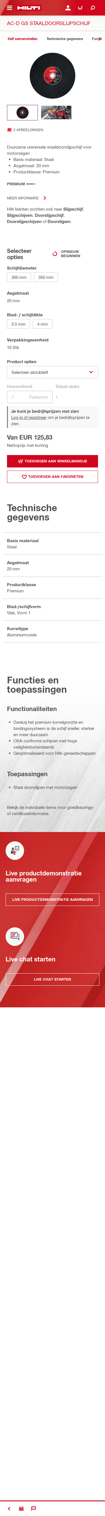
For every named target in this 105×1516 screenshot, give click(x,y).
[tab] (22, 39)
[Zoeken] (93, 8)
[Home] (29, 8)
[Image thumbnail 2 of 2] (56, 112)
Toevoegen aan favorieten (55, 476)
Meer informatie (23, 198)
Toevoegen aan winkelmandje (56, 461)
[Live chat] (33, 1508)
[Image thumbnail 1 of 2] (22, 112)
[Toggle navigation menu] (9, 8)
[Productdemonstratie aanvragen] (21, 1508)
